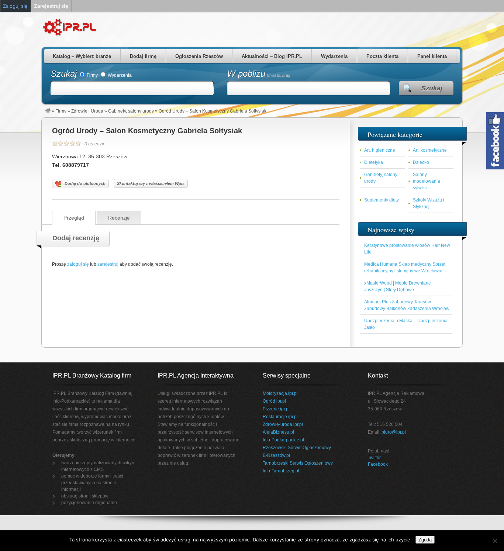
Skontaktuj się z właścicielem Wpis (150, 183)
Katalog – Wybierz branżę (82, 56)
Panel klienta (432, 56)
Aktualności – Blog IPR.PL (272, 56)
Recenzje (119, 218)
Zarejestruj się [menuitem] (51, 6)
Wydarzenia (334, 56)
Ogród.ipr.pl (274, 401)
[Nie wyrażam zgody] (494, 540)
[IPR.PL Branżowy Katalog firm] (48, 111)
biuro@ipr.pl (394, 432)
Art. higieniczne (379, 150)
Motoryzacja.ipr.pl (280, 393)
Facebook (378, 464)
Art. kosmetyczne (430, 150)
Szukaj (64, 74)
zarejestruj (107, 264)
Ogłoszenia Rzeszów (199, 56)
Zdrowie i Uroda (87, 111)
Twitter (374, 457)
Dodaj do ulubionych (85, 183)
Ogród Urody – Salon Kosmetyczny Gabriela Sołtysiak (147, 131)
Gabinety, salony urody (131, 111)
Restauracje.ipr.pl (280, 416)
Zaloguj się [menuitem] (15, 6)
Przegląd (73, 218)
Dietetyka (373, 162)
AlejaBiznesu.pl (278, 432)
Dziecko (421, 162)
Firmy (92, 75)
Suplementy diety (381, 200)
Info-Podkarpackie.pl (283, 439)
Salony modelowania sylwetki (426, 181)
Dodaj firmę (143, 56)
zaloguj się (78, 264)
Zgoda (425, 540)
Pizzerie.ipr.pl (276, 408)
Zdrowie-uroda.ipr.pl (283, 424)
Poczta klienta (382, 56)
